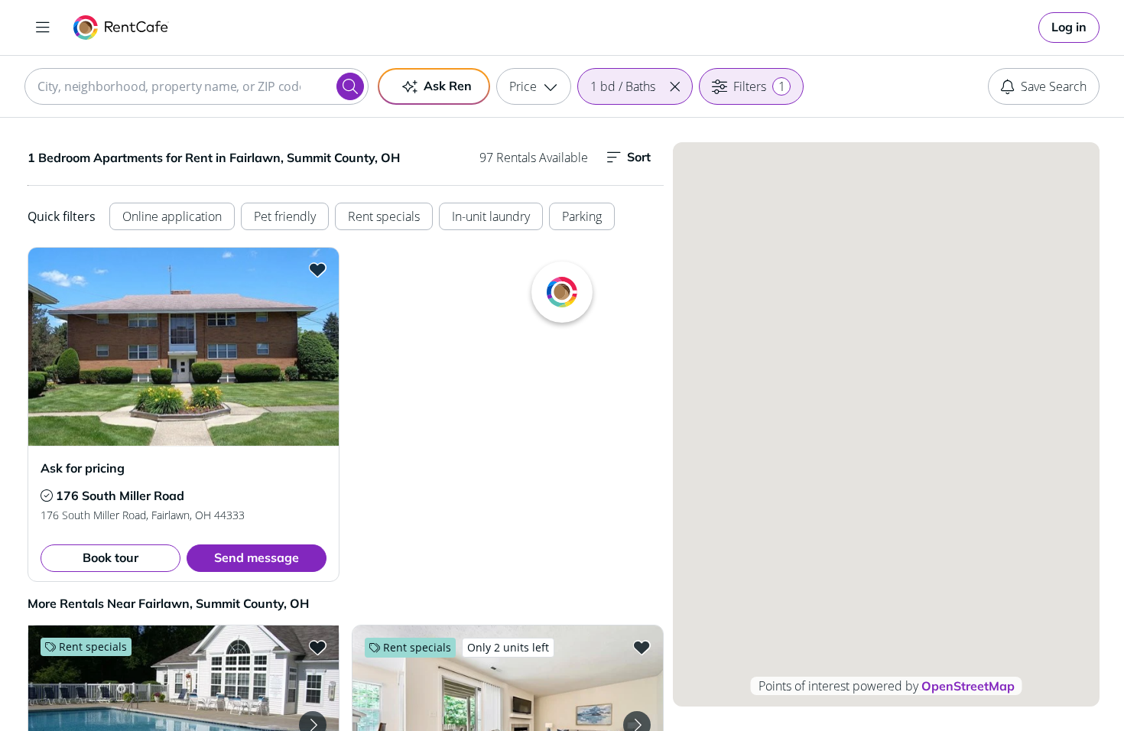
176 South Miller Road (120, 495)
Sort (639, 156)
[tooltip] (47, 495)
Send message (256, 557)
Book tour (110, 557)
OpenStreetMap (968, 686)
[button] (674, 86)
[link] (1069, 27)
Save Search (1054, 86)
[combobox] (196, 86)
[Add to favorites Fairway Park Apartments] (317, 647)
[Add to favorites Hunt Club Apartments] (641, 647)
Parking (582, 216)
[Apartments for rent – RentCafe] (121, 27)
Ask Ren (448, 85)
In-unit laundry (491, 216)
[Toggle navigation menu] (42, 27)
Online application (172, 216)
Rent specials (384, 216)
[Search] (350, 86)
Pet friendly (285, 216)
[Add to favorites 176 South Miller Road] (317, 269)
